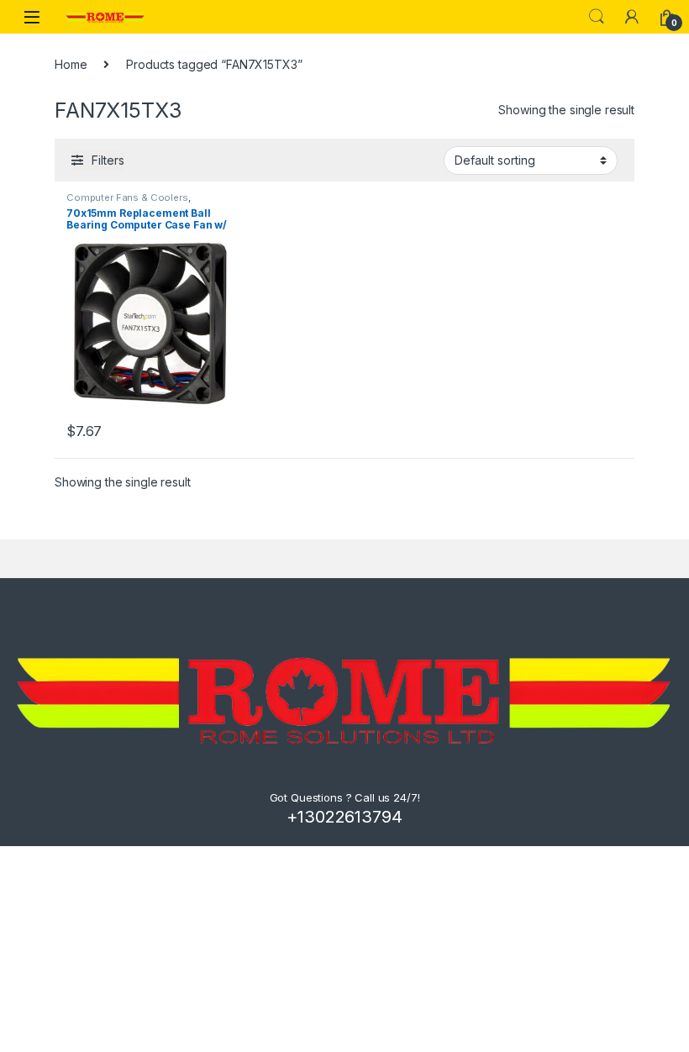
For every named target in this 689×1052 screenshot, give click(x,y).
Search (596, 17)
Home (71, 64)
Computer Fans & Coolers (127, 197)
